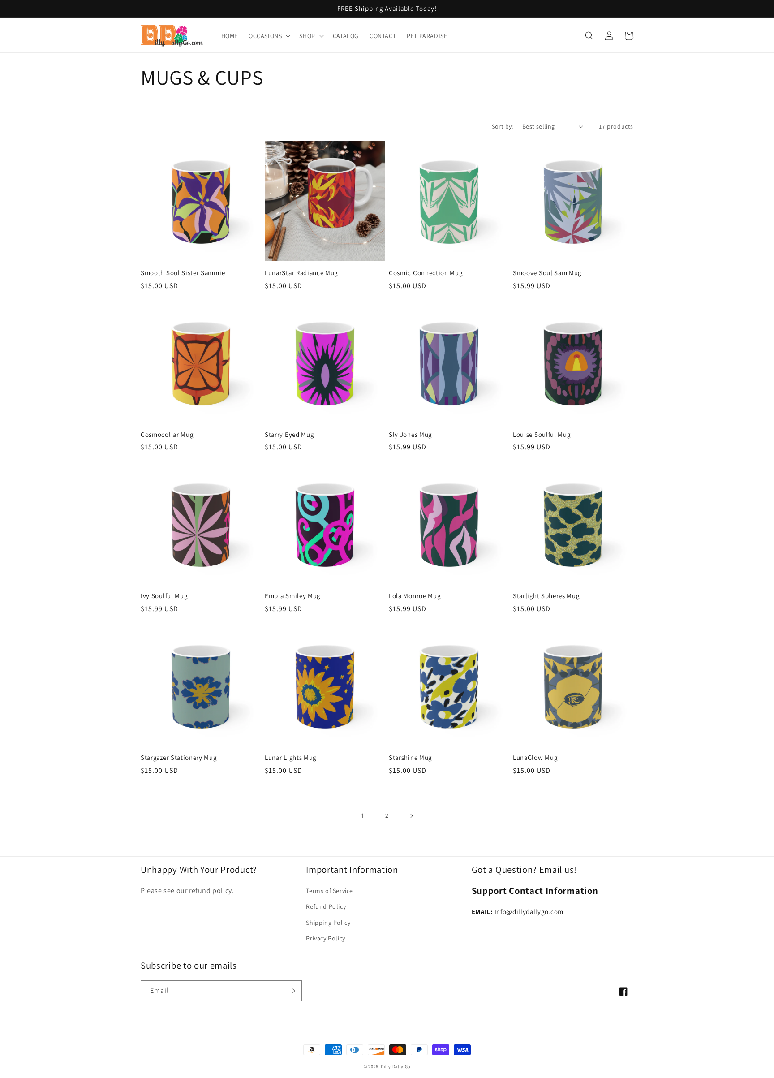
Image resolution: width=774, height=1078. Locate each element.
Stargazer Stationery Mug (179, 758)
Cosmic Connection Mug (426, 273)
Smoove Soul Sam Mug (547, 273)
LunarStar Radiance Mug (301, 273)
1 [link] (363, 815)
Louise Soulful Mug (541, 435)
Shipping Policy (328, 922)
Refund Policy (326, 906)
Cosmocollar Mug (167, 435)
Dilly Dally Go (395, 1066)
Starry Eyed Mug (289, 435)
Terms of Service (329, 891)
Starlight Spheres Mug (546, 596)
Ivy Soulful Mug (164, 596)
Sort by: (502, 126)
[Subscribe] (291, 990)
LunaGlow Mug (535, 758)
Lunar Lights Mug (290, 758)
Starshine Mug (410, 758)
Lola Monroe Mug (414, 596)
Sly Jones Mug (410, 435)
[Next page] (411, 816)
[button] (268, 35)
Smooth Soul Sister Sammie (183, 273)
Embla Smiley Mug (292, 596)
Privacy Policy (325, 938)
